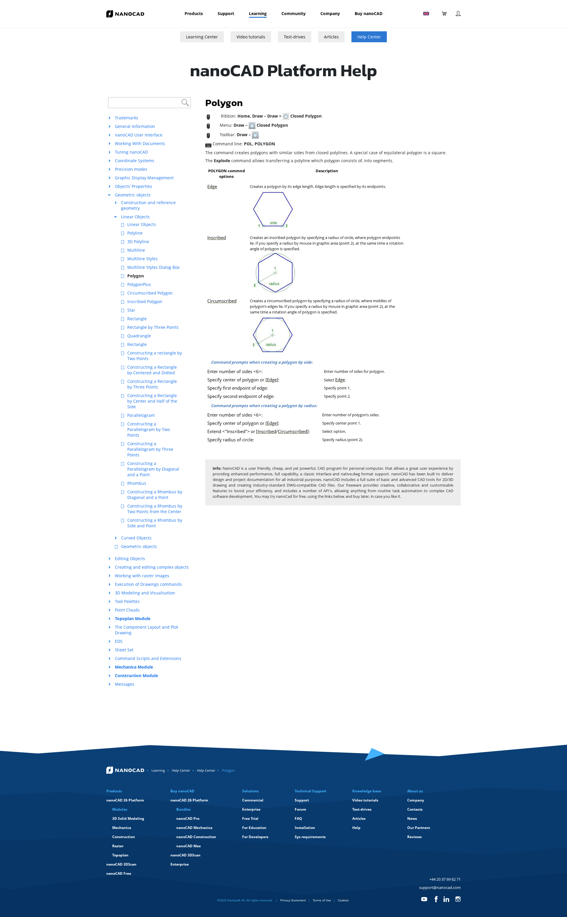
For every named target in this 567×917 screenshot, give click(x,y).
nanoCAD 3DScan (121, 864)
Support (226, 13)
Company (330, 13)
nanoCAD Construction (196, 836)
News (412, 818)
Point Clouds (127, 610)
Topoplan (120, 855)
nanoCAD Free (118, 873)
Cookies (343, 900)
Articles (331, 37)
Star (131, 310)
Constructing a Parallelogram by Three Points (150, 449)
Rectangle (137, 318)
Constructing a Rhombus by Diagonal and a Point (154, 494)
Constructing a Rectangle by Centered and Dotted (152, 369)
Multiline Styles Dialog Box (153, 267)
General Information (135, 126)
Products (194, 13)
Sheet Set (124, 650)
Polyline (135, 233)
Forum (300, 809)
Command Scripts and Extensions (148, 658)
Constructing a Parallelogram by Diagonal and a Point (153, 469)
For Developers (255, 836)
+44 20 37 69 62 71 (445, 879)
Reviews (414, 836)
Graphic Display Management (144, 178)
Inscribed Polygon (144, 301)
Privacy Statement (293, 900)
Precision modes (131, 169)
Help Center (369, 37)
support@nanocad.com (440, 887)
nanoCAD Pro (187, 818)
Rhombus (136, 483)
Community (293, 13)
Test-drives (294, 37)
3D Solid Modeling (128, 818)
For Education (254, 827)
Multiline (136, 250)
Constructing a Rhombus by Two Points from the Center (154, 508)
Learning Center (202, 37)
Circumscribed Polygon (150, 293)
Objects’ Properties (133, 186)
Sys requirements (310, 836)
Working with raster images (142, 575)
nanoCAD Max (188, 845)
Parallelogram (141, 415)
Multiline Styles (142, 258)
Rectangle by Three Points (153, 327)
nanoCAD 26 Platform (125, 800)
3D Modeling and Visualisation (145, 593)
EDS (119, 641)
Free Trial (250, 818)
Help (356, 827)
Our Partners (418, 827)
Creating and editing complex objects (152, 567)
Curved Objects (136, 538)
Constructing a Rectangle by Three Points (152, 384)
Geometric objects (133, 195)
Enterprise (179, 864)
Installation (305, 827)
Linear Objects (135, 217)
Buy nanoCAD (368, 13)
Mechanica (121, 827)
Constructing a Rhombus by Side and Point (154, 523)
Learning (258, 13)
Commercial (252, 800)
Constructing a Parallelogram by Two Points (148, 429)
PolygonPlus (139, 284)
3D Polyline (138, 241)
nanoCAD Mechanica (194, 827)
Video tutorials (251, 37)
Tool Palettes (127, 601)
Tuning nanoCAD (131, 152)
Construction (123, 836)
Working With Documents (140, 143)
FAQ (298, 818)
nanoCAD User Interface (138, 135)
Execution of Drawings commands (148, 584)
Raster (117, 845)
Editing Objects (130, 558)
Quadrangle (139, 336)
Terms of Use (322, 900)
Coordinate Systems (134, 160)
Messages (124, 684)
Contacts (415, 809)
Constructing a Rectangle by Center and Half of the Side (152, 401)
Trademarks (126, 118)
